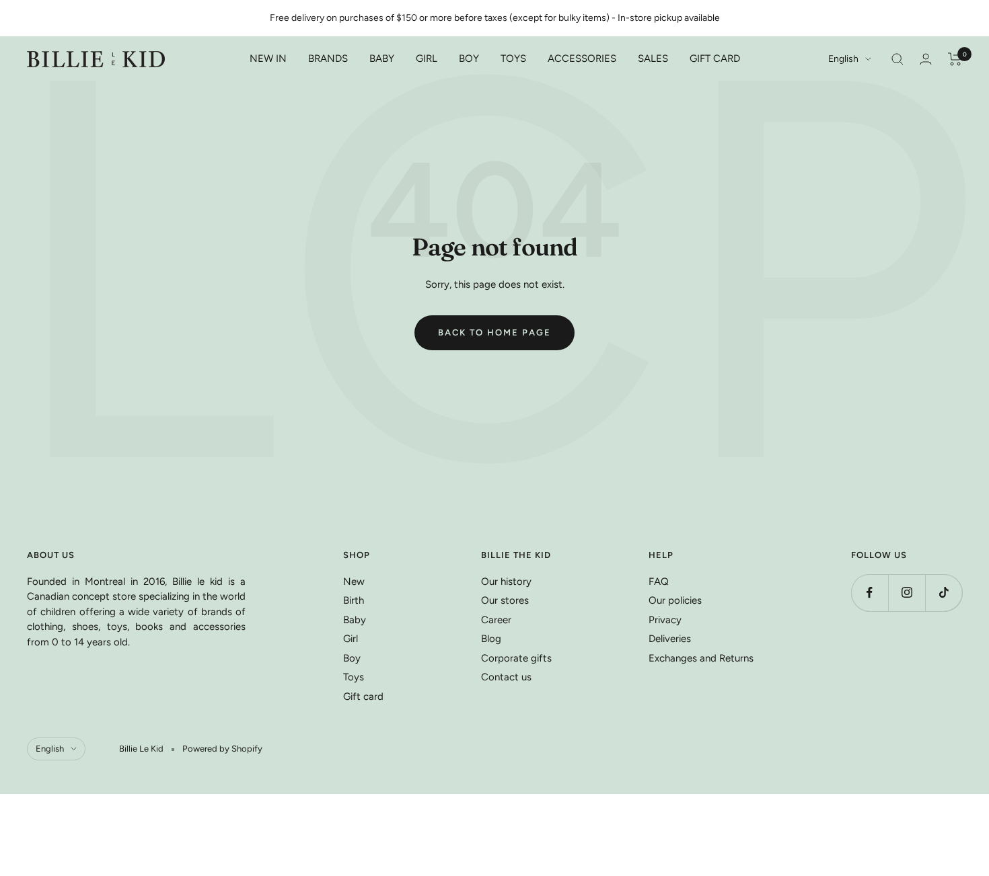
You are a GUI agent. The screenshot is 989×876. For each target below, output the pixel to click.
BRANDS (328, 58)
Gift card (363, 696)
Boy (352, 658)
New (354, 581)
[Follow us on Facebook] (869, 592)
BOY (469, 58)
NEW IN (268, 58)
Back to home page (494, 332)
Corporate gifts (516, 658)
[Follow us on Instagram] (906, 592)
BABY (381, 58)
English (843, 59)
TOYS (513, 58)
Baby (354, 620)
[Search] (897, 59)
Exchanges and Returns (701, 658)
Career (496, 620)
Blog (491, 639)
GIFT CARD (715, 58)
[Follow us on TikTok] (943, 592)
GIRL (426, 58)
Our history (506, 581)
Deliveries (670, 639)
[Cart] (955, 59)
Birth (353, 600)
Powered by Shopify (222, 749)
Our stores (505, 600)
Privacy (665, 620)
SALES (653, 58)
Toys (353, 677)
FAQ (659, 581)
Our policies (675, 600)
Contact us (506, 677)
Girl (350, 639)
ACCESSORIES (582, 58)
